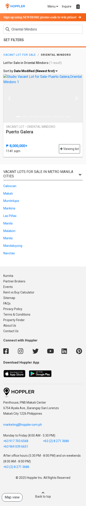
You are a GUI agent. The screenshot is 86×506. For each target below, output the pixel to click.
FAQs (7, 303)
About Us (9, 325)
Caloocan (9, 186)
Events (8, 287)
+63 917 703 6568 (15, 441)
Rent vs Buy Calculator (18, 292)
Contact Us (11, 331)
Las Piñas (10, 216)
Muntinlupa (11, 201)
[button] (9, 98)
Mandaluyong (12, 245)
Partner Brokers (14, 281)
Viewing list (71, 149)
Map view (12, 497)
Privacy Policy (12, 309)
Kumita (8, 276)
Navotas (9, 253)
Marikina (9, 208)
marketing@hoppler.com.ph (22, 424)
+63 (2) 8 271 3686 (56, 441)
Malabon (9, 231)
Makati (8, 193)
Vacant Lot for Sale (19, 54)
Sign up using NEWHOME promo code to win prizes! (40, 17)
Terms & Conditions (16, 314)
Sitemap (9, 298)
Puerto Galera (19, 131)
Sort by (29, 71)
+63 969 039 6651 (15, 446)
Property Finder (14, 320)
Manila (8, 223)
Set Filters (14, 40)
